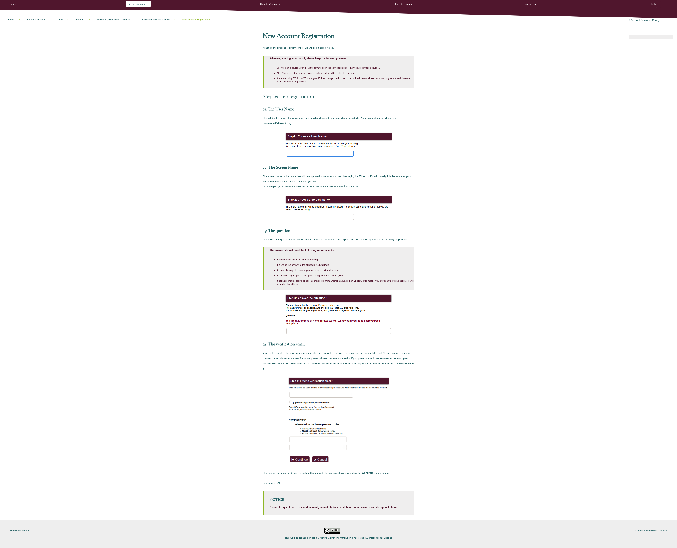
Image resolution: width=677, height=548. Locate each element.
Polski (655, 4)
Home (12, 3)
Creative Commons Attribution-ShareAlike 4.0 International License (355, 537)
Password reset (19, 530)
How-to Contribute (270, 3)
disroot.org (531, 3)
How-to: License (404, 3)
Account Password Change (645, 20)
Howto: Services (136, 3)
